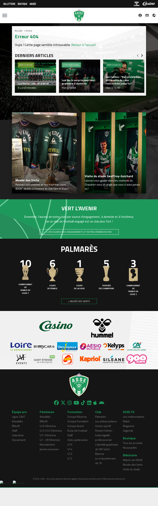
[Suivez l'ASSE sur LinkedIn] (89, 402)
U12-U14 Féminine (51, 430)
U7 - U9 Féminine (50, 440)
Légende (128, 430)
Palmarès (100, 417)
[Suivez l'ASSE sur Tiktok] (83, 402)
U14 (69, 449)
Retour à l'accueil (83, 44)
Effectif (16, 426)
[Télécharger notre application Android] (101, 402)
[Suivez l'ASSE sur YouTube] (76, 402)
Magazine (128, 426)
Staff (14, 430)
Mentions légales (70, 478)
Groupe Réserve (77, 417)
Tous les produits (133, 443)
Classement (18, 440)
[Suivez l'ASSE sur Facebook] (56, 402)
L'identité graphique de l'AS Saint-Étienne (106, 449)
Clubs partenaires (77, 440)
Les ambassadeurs (106, 421)
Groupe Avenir (75, 426)
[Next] (142, 54)
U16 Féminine (48, 426)
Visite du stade (131, 469)
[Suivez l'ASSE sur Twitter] (63, 402)
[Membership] (146, 15)
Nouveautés (130, 448)
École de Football (77, 430)
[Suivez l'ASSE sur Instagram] (69, 402)
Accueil (18, 30)
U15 (69, 444)
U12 (69, 458)
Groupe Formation (77, 421)
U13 (69, 454)
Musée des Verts (133, 465)
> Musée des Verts (79, 301)
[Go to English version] (153, 15)
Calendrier (18, 435)
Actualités (17, 421)
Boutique (22, 4)
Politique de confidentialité (89, 478)
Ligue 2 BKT (18, 417)
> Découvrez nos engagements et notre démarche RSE (79, 232)
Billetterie (9, 4)
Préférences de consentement (113, 478)
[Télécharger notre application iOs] (95, 402)
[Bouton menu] (4, 15)
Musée (33, 4)
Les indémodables (133, 417)
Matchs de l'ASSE (132, 460)
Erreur (29, 30)
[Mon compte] (139, 15)
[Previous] (137, 54)
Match (126, 421)
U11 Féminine (48, 435)
